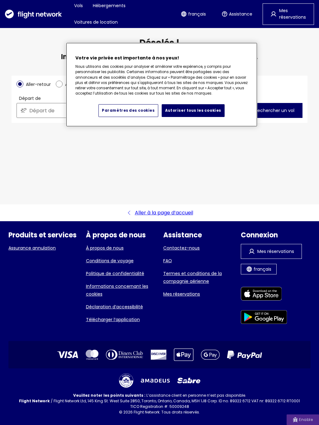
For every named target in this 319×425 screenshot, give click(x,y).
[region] (161, 85)
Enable (306, 419)
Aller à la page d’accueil (164, 212)
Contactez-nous (181, 248)
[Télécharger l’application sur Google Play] (264, 318)
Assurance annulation (32, 248)
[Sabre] (188, 380)
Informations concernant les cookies (117, 290)
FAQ (167, 261)
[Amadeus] (155, 381)
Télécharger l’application (113, 319)
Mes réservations (181, 294)
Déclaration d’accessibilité (114, 307)
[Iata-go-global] (126, 380)
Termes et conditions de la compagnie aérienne (192, 277)
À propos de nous (105, 248)
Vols (78, 5)
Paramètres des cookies (128, 110)
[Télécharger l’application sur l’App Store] (264, 295)
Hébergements (109, 5)
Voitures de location (96, 22)
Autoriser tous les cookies (193, 110)
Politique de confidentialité (115, 273)
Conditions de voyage (110, 261)
